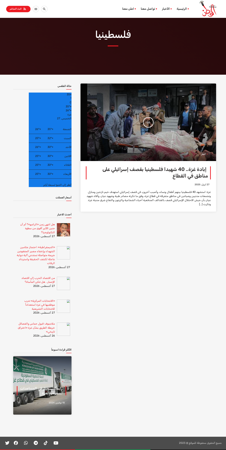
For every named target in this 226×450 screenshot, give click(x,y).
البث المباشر (18, 9)
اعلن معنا (128, 9)
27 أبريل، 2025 (202, 184)
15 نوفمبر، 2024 (57, 403)
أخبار (203, 154)
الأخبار (166, 9)
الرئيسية (182, 9)
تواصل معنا (148, 9)
